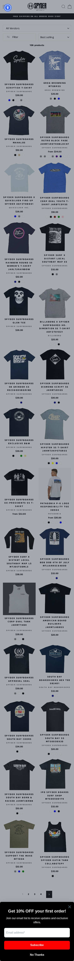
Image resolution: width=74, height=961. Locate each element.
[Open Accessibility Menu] (8, 8)
